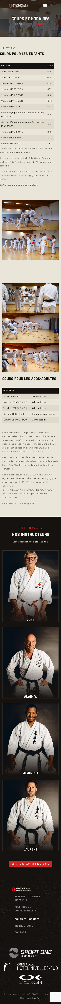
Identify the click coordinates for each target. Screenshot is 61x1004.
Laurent (30, 849)
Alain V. (30, 696)
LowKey (36, 998)
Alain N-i (30, 773)
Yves (30, 620)
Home (18, 23)
